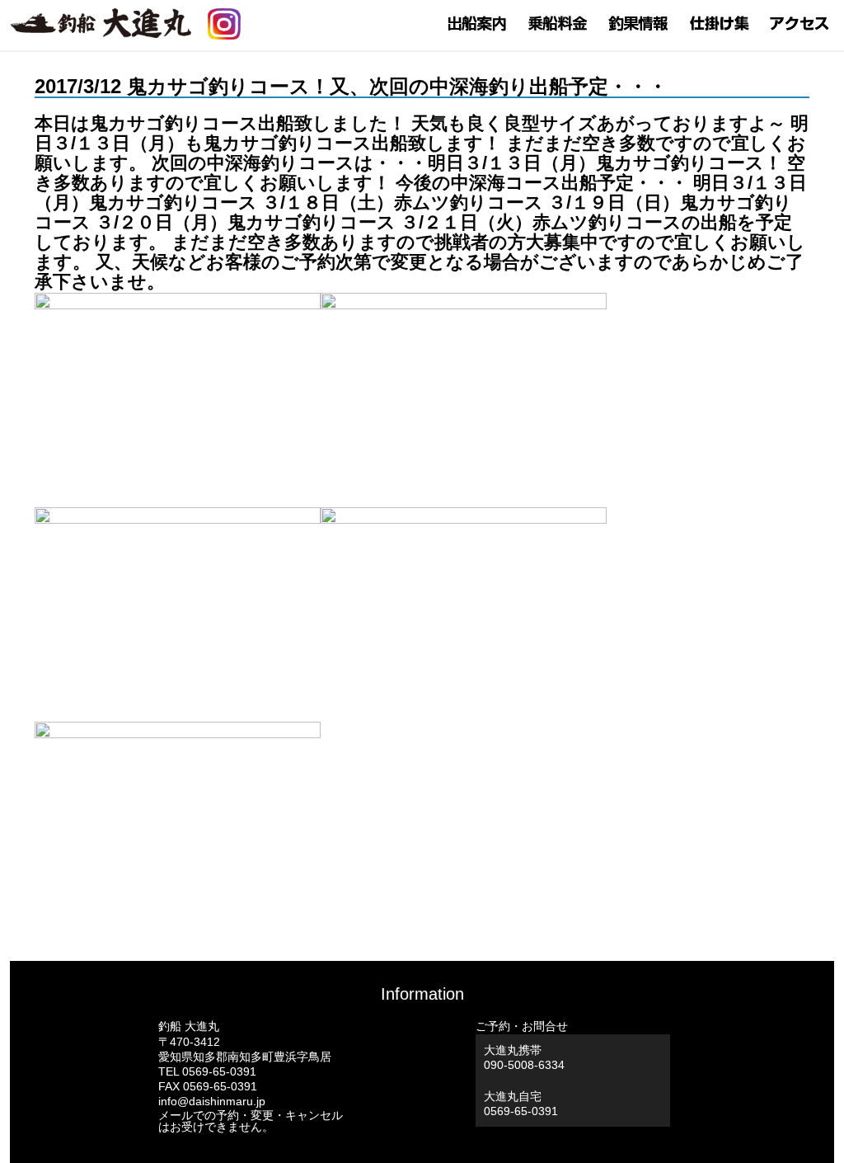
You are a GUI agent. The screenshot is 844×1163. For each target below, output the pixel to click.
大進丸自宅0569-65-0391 (521, 1104)
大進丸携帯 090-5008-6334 (524, 1057)
